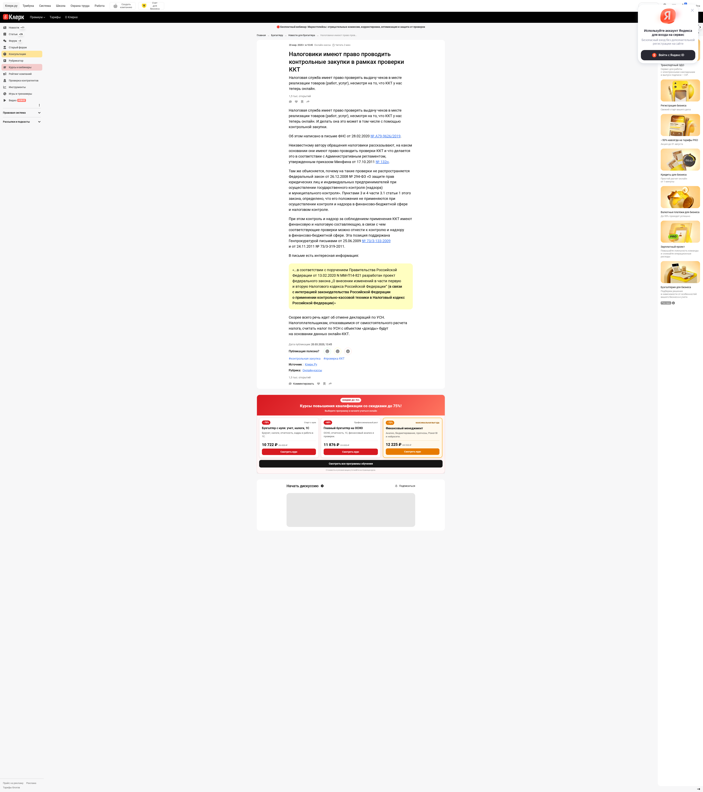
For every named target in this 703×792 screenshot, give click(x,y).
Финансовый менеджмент (404, 428)
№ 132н (382, 162)
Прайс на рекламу (13, 783)
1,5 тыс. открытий (300, 377)
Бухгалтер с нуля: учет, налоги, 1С (285, 428)
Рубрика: (295, 370)
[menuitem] (21, 27)
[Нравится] (296, 101)
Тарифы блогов (11, 787)
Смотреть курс (288, 451)
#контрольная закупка (305, 358)
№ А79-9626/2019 (385, 136)
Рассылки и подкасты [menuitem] (16, 121)
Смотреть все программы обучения (351, 463)
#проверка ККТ (334, 358)
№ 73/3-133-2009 (376, 241)
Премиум (36, 17)
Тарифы (55, 17)
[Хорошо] (327, 351)
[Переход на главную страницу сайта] (13, 17)
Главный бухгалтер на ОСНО (343, 428)
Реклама (31, 783)
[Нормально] (337, 351)
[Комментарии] (290, 101)
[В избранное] (302, 101)
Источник (296, 364)
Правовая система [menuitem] (14, 112)
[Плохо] (348, 351)
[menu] (23, 64)
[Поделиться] (308, 101)
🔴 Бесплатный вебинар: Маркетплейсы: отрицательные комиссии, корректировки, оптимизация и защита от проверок (351, 26)
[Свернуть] (698, 789)
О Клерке (71, 17)
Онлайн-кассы (322, 45)
